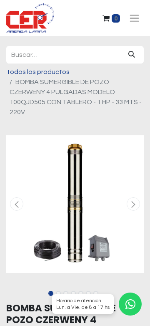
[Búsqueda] (132, 55)
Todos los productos (38, 72)
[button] (16, 204)
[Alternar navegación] (134, 18)
